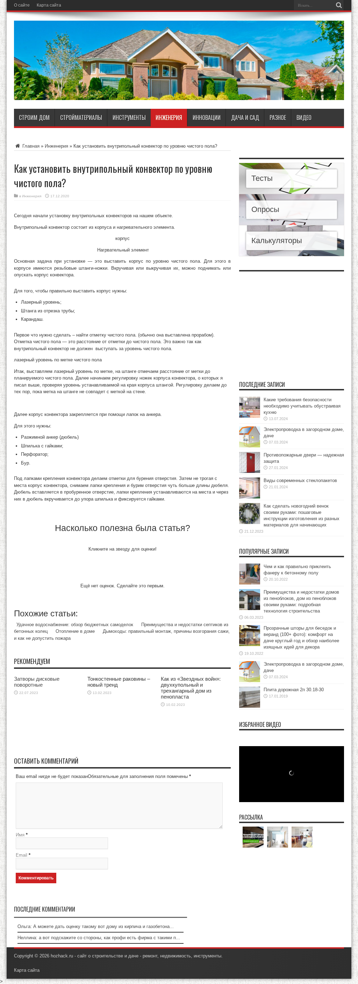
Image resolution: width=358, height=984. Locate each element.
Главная (30, 146)
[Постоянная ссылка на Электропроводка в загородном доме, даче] (249, 445)
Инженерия (169, 117)
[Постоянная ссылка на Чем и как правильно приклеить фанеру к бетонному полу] (249, 583)
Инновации (207, 117)
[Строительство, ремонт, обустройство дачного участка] (179, 94)
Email (21, 855)
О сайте (22, 5)
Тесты (262, 178)
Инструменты (129, 117)
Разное (278, 117)
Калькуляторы (276, 240)
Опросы (265, 209)
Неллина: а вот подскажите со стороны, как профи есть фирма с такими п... (98, 937)
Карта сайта (49, 5)
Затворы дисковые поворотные (36, 682)
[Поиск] (339, 5)
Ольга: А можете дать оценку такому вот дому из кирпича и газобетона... (95, 926)
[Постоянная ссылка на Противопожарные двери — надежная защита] (249, 471)
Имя (20, 834)
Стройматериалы (81, 117)
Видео (304, 117)
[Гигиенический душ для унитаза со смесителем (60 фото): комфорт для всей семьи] (253, 837)
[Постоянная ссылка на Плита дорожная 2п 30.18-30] (249, 706)
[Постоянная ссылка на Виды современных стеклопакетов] (249, 497)
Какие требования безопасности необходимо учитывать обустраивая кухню (302, 406)
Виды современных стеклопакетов (300, 480)
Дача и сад (245, 117)
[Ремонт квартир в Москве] (277, 837)
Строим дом (34, 117)
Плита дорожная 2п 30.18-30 (294, 689)
